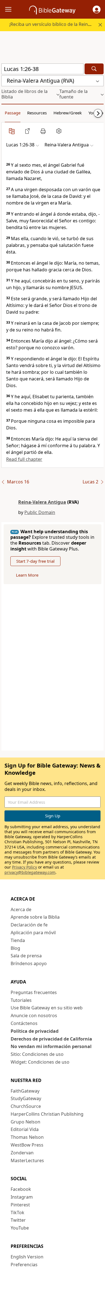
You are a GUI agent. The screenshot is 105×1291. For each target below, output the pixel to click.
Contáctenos (24, 1023)
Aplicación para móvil (33, 932)
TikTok (17, 1212)
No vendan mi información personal (51, 1046)
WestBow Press (27, 1145)
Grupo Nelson (25, 1122)
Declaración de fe (29, 925)
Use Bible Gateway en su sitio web (47, 1008)
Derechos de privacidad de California (51, 1039)
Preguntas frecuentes (34, 992)
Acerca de (21, 909)
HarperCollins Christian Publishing (47, 1114)
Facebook (21, 1189)
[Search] (94, 68)
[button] (97, 9)
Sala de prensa (26, 956)
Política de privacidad (35, 1031)
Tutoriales (21, 1000)
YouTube (20, 1228)
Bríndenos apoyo (29, 963)
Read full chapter (24, 459)
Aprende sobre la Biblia (35, 917)
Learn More (27, 575)
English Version (27, 1257)
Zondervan (22, 1153)
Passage (12, 112)
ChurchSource (26, 1106)
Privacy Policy (24, 867)
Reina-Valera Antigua (42, 502)
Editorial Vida (25, 1129)
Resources (37, 112)
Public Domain (39, 512)
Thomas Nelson (27, 1137)
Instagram (22, 1197)
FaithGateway (25, 1091)
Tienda (18, 940)
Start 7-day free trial (35, 561)
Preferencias (24, 1265)
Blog (15, 948)
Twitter (18, 1220)
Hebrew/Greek (67, 112)
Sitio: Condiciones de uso (37, 1054)
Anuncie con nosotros (34, 1015)
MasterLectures (27, 1160)
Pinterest (20, 1205)
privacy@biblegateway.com (29, 872)
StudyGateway (26, 1098)
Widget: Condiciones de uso (40, 1062)
